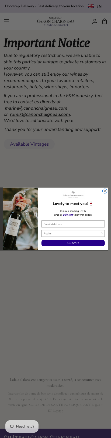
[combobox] (72, 233)
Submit (73, 243)
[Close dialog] (104, 191)
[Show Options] (102, 233)
